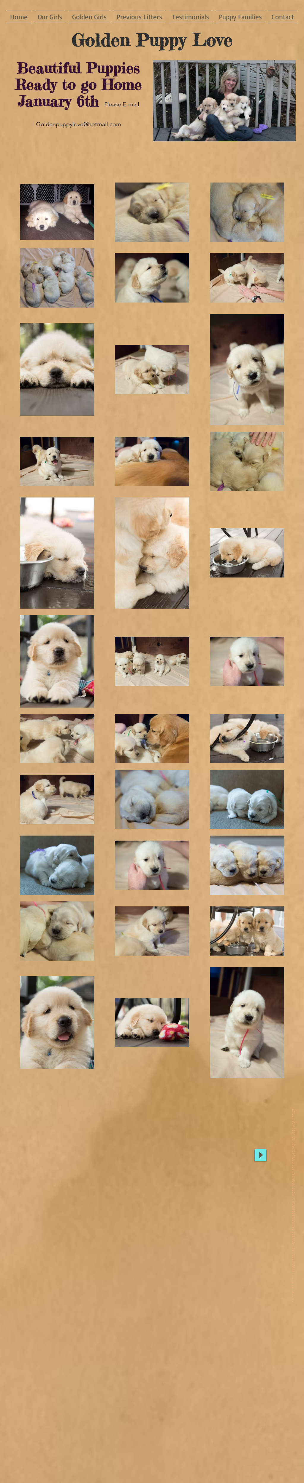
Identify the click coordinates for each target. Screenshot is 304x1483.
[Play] (260, 1155)
